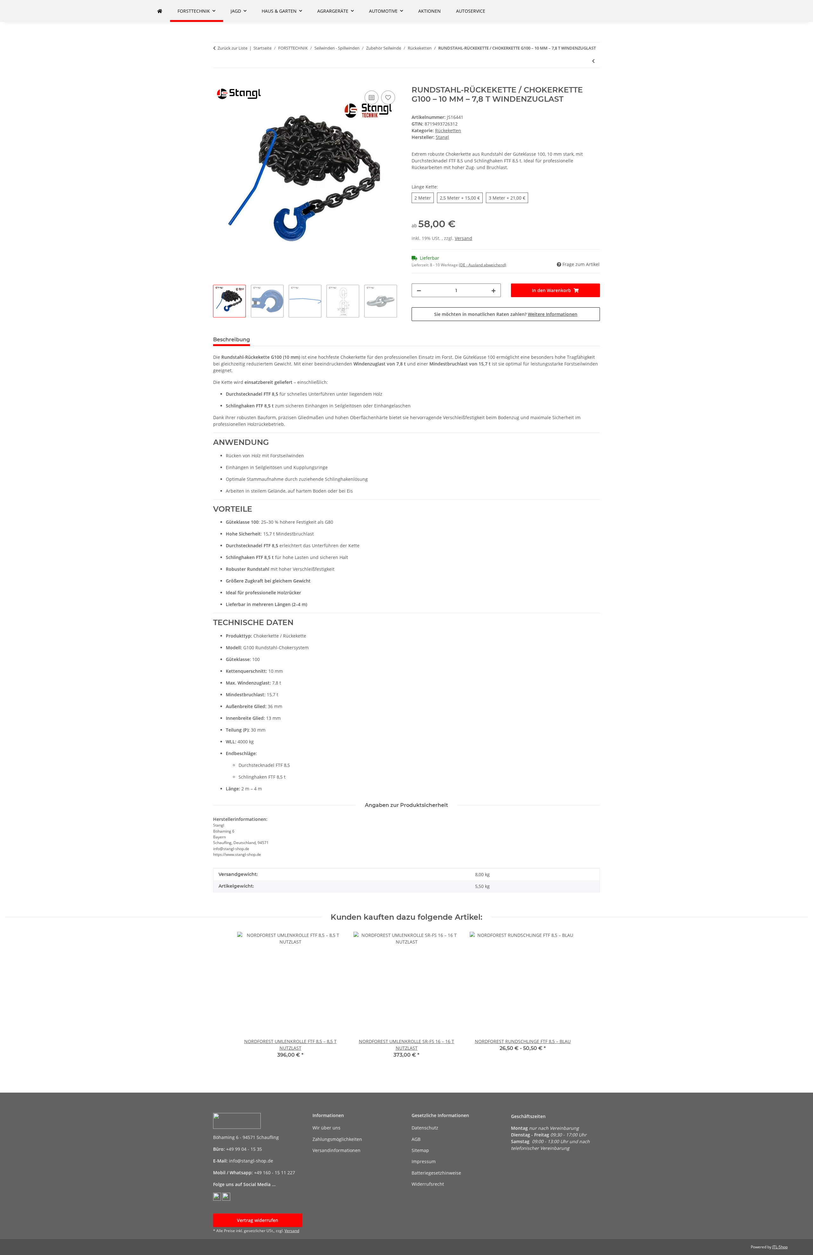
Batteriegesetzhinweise (436, 1173)
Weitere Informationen (552, 314)
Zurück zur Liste (232, 48)
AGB (416, 1139)
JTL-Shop (780, 1247)
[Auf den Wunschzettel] (388, 98)
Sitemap (420, 1150)
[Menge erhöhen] (494, 290)
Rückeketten (448, 130)
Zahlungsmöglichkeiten (337, 1139)
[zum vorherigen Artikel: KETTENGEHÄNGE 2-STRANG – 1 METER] (593, 61)
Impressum (424, 1161)
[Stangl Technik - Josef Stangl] (160, 11)
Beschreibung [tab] (231, 340)
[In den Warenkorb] (218, 81)
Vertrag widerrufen (257, 1220)
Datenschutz (425, 1128)
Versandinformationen (336, 1150)
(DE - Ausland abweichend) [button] (482, 265)
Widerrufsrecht (428, 1184)
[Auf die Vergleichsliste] (372, 98)
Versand (463, 238)
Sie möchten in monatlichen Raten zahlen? (505, 314)
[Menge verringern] (419, 290)
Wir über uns (326, 1128)
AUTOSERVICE (470, 11)
